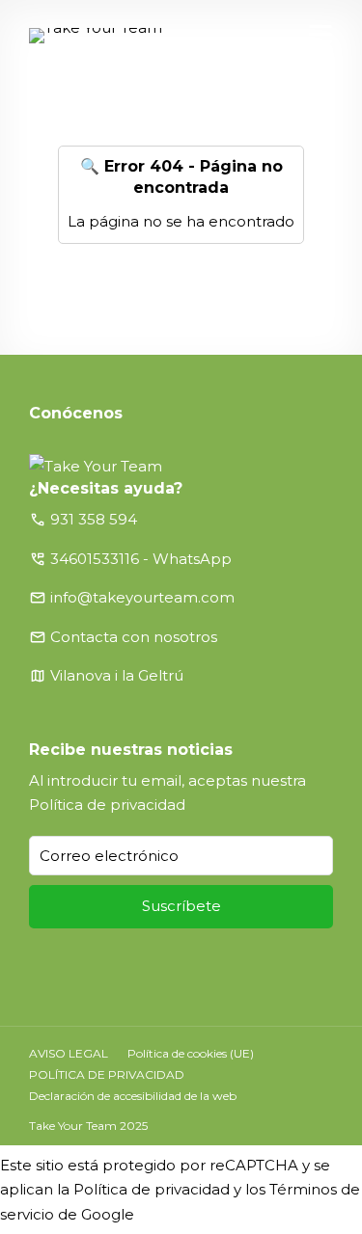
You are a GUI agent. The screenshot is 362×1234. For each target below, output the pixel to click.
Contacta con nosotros (133, 637)
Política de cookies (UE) (190, 1053)
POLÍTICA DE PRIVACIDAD (106, 1074)
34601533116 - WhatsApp (141, 559)
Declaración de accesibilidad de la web (133, 1095)
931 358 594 (93, 519)
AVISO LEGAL (68, 1053)
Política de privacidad (107, 804)
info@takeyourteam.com (142, 597)
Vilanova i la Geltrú (116, 675)
